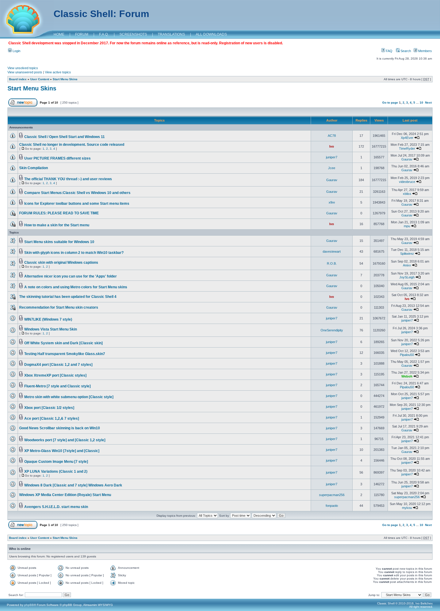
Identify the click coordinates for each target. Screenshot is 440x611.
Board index (18, 79)
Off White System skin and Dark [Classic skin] (63, 343)
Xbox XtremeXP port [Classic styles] (55, 375)
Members (424, 51)
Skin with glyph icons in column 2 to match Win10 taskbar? (74, 253)
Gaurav (406, 159)
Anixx (407, 265)
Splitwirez (407, 253)
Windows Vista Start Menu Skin (50, 329)
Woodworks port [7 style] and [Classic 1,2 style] (64, 440)
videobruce (407, 182)
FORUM (81, 34)
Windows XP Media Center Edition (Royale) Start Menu (65, 495)
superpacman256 (332, 495)
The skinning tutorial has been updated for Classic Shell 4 (67, 297)
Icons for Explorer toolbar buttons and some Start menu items (76, 203)
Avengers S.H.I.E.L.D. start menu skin (56, 507)
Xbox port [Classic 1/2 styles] (49, 408)
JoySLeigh (407, 277)
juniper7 (331, 157)
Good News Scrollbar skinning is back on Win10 (59, 428)
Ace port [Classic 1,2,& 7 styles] (51, 418)
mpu (407, 226)
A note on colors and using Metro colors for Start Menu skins (75, 287)
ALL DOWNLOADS (211, 34)
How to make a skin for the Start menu (56, 225)
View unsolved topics (22, 68)
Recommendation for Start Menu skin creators (58, 307)
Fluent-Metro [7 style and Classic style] (57, 386)
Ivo (331, 146)
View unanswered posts (24, 72)
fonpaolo (332, 505)
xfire (332, 202)
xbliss (407, 193)
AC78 (332, 135)
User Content (39, 79)
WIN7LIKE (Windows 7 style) (48, 319)
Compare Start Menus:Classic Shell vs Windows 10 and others (77, 193)
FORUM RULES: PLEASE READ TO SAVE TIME (59, 213)
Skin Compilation (33, 168)
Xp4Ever (407, 138)
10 (421, 102)
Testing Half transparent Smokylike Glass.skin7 (64, 354)
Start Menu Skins (65, 79)
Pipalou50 (407, 355)
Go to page (390, 102)
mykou (407, 508)
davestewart (332, 251)
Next (428, 102)
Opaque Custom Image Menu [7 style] (56, 462)
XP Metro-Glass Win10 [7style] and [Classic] (61, 451)
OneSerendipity (332, 330)
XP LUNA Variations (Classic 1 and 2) (55, 471)
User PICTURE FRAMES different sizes (57, 158)
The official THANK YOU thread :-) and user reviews (68, 179)
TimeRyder (407, 148)
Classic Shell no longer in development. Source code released (71, 144)
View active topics (58, 72)
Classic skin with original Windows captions (61, 262)
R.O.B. (332, 263)
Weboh (406, 376)
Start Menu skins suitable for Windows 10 (59, 242)
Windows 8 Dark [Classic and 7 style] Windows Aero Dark (73, 485)
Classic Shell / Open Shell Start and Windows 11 (64, 137)
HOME (59, 34)
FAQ (388, 51)
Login (16, 51)
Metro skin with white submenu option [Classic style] (68, 397)
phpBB (29, 605)
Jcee (331, 168)
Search (405, 51)
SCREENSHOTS (133, 34)
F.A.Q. (104, 34)
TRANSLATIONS (171, 34)
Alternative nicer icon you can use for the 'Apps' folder (70, 276)
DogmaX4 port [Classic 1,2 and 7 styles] (58, 365)
